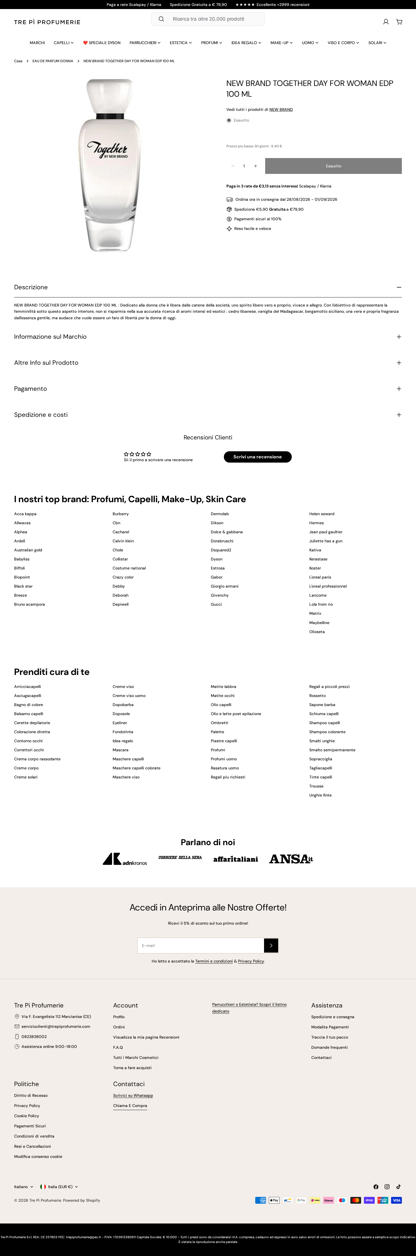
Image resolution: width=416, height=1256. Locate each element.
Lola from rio (321, 604)
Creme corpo (26, 768)
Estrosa (218, 568)
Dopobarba (123, 704)
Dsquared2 (221, 550)
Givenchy (220, 595)
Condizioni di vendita (34, 1136)
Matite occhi (223, 695)
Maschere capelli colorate (136, 768)
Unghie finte (320, 795)
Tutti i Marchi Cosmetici (135, 1057)
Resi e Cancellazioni (32, 1146)
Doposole (121, 713)
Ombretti (219, 722)
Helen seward (321, 513)
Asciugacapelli (27, 695)
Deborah (120, 595)
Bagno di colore (28, 704)
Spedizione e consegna (332, 1016)
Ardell (19, 540)
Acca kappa (25, 513)
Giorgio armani (225, 586)
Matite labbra (223, 686)
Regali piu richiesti (228, 777)
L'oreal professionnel (328, 586)
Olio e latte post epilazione (236, 713)
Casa (18, 61)
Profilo (119, 1016)
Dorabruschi (222, 540)
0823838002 (34, 1036)
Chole (118, 550)
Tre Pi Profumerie (45, 1200)
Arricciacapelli (27, 686)
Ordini (119, 1027)
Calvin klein (123, 540)
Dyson (216, 559)
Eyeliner (120, 722)
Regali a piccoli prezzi (329, 686)
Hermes (316, 522)
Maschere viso (126, 777)
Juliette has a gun (325, 540)
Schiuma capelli (324, 713)
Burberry (121, 513)
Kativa (315, 550)
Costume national (129, 568)
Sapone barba (322, 704)
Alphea (20, 531)
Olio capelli (221, 704)
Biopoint (22, 577)
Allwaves (22, 522)
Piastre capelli (224, 740)
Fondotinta (123, 731)
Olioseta (317, 631)
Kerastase (318, 559)
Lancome (318, 595)
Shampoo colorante (327, 731)
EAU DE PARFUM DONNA (53, 61)
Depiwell (120, 604)
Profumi (218, 749)
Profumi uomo (224, 758)
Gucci (216, 604)
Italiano (21, 1186)
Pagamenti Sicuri (30, 1125)
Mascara (120, 749)
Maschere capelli (128, 758)
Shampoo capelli (324, 722)
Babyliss (21, 559)
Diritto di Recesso (31, 1095)
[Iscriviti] (271, 945)
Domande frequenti (329, 1047)
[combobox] (208, 18)
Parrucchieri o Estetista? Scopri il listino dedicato (249, 1008)
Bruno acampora (29, 604)
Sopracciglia (320, 758)
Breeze (20, 595)
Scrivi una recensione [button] (257, 457)
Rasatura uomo (225, 768)
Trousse (316, 786)
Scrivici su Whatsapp (133, 1095)
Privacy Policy (251, 961)
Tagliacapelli (320, 768)
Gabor (216, 577)
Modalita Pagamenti (330, 1027)
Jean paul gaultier (325, 531)
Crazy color (123, 577)
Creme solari (26, 777)
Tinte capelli (320, 777)
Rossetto (317, 695)
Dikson (217, 522)
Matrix (315, 613)
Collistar (120, 559)
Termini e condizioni (214, 961)
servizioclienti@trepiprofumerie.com (56, 1026)
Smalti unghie (322, 740)
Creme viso (123, 686)
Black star (23, 586)
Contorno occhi (28, 740)
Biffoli (19, 568)
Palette (217, 731)
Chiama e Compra (130, 1105)
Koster (315, 568)
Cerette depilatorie (32, 722)
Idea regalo (123, 740)
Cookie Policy (26, 1115)
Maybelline (319, 622)
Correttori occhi (29, 749)
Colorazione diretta (32, 731)
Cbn (116, 522)
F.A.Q (118, 1047)
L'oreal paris (320, 577)
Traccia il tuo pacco (329, 1037)
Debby (119, 586)
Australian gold (28, 550)
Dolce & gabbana (227, 531)
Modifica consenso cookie (38, 1156)
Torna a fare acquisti (132, 1067)
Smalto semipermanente (332, 749)
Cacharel (121, 531)
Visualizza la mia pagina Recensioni (146, 1037)
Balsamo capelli (28, 713)
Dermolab (220, 513)
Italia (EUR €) (60, 1186)
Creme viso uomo (129, 695)
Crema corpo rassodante (37, 758)
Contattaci (321, 1057)
